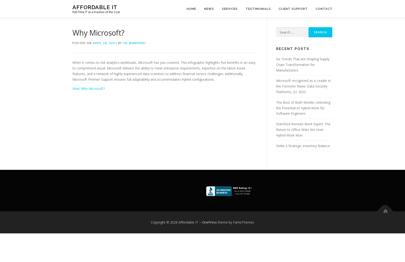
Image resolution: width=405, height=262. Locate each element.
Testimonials (258, 9)
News (209, 9)
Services (230, 9)
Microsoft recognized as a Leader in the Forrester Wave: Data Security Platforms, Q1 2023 (303, 86)
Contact (324, 9)
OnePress (209, 222)
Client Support (293, 9)
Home (191, 9)
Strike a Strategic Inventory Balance (303, 146)
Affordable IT (94, 7)
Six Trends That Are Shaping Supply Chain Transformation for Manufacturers (303, 64)
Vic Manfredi (134, 43)
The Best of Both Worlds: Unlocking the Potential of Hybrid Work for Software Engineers (303, 108)
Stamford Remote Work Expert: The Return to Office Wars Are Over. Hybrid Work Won (303, 129)
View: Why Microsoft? (88, 88)
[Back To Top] (385, 211)
